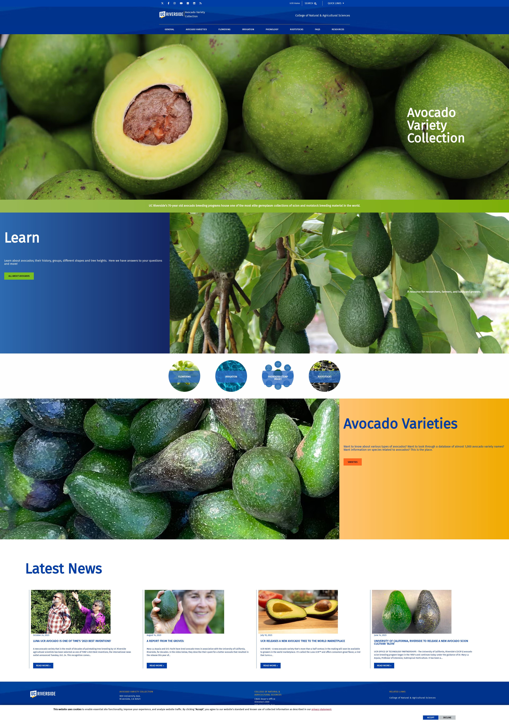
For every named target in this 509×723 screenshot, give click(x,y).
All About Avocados (19, 276)
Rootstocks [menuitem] (296, 29)
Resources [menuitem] (338, 29)
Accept (430, 717)
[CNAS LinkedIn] (194, 3)
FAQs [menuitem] (317, 29)
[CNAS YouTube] (181, 3)
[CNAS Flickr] (188, 3)
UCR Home (295, 3)
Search (309, 3)
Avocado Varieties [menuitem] (196, 29)
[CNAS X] (162, 3)
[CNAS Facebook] (168, 3)
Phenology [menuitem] (272, 29)
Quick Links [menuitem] (334, 3)
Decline (447, 717)
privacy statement (321, 709)
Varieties (352, 462)
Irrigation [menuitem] (248, 29)
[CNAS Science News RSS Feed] (200, 3)
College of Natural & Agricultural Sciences (412, 697)
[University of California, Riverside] (43, 698)
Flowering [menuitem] (224, 29)
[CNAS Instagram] (174, 3)
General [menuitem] (169, 29)
